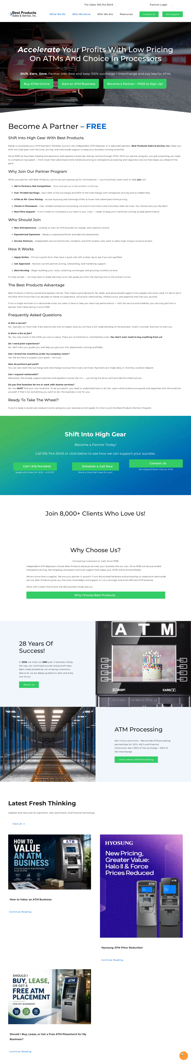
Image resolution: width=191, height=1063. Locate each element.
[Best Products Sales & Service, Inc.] (23, 10)
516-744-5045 (53, 454)
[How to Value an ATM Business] (49, 862)
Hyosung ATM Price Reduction (122, 947)
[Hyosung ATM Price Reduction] (141, 886)
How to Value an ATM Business (31, 899)
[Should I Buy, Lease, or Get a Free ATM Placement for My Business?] (49, 996)
